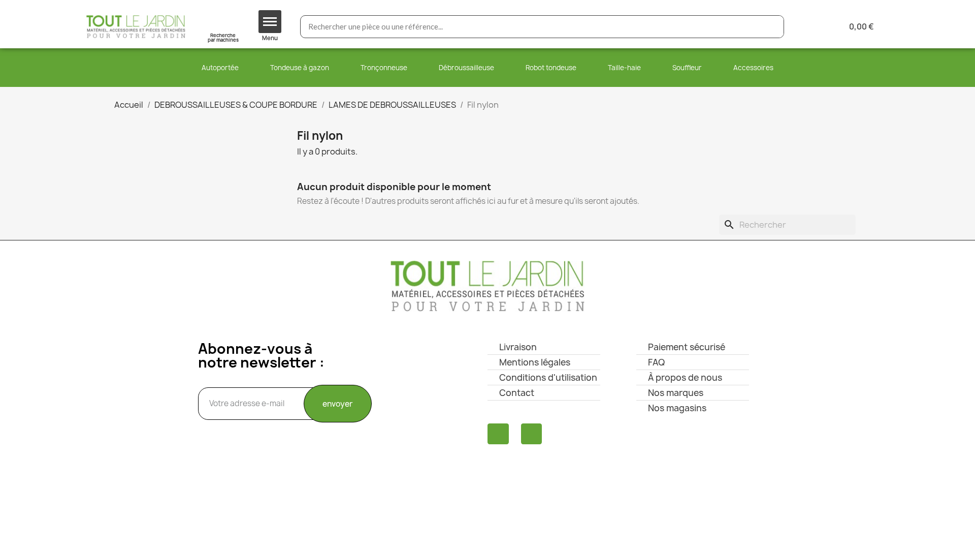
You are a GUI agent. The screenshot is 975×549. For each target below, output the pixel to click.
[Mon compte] (808, 26)
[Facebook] (498, 434)
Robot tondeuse (551, 67)
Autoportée (220, 67)
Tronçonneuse (384, 67)
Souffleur (687, 67)
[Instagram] (531, 434)
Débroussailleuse (466, 67)
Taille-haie (624, 67)
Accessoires (753, 67)
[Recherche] (772, 27)
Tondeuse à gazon (299, 67)
